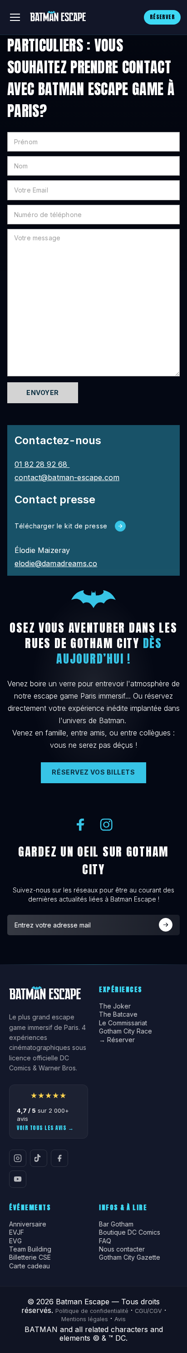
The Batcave (118, 1014)
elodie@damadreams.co (56, 563)
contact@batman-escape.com (67, 477)
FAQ (105, 1241)
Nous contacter (122, 1249)
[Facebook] (59, 1158)
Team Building (30, 1249)
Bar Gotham (116, 1224)
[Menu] (15, 17)
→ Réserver (117, 1040)
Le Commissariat (123, 1023)
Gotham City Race (125, 1031)
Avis (120, 1319)
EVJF (16, 1232)
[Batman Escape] (58, 17)
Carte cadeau (29, 1266)
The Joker (115, 1006)
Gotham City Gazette (129, 1257)
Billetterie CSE (30, 1257)
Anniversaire (27, 1224)
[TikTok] (38, 1158)
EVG (15, 1241)
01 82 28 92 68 (42, 464)
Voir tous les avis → (45, 1127)
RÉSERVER (162, 17)
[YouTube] (17, 1179)
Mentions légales (84, 1319)
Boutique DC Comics (129, 1232)
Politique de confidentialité (91, 1310)
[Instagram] (17, 1158)
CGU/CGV (148, 1310)
